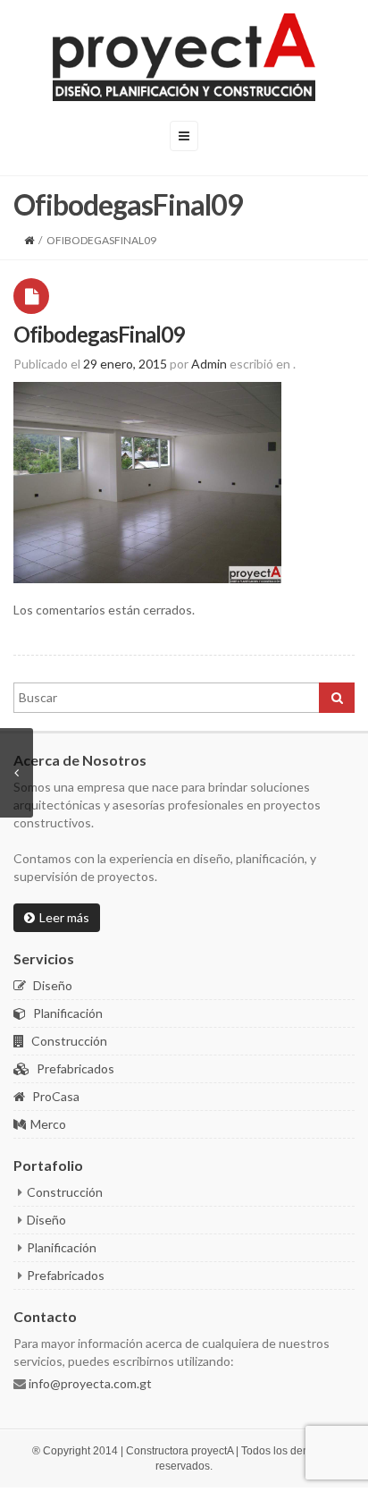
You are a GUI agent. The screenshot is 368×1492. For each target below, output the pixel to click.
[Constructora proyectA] (184, 57)
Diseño (51, 985)
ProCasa (54, 1096)
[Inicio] (29, 240)
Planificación (66, 1013)
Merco (48, 1124)
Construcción (68, 1040)
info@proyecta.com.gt (89, 1383)
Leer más (64, 917)
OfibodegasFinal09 (98, 334)
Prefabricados (74, 1068)
